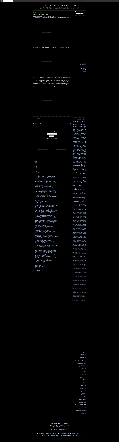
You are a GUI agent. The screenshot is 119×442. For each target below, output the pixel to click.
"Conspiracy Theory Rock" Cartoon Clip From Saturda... (46, 183)
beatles (85, 202)
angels (82, 232)
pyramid (77, 210)
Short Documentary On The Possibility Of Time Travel (46, 205)
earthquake (75, 253)
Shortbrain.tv (83, 396)
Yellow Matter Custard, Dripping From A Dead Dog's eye (46, 254)
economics (75, 193)
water (76, 190)
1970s (79, 158)
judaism (74, 228)
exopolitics (84, 200)
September (37, 172)
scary (78, 154)
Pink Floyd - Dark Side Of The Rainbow (43, 256)
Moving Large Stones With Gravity (42, 230)
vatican (79, 220)
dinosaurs (74, 277)
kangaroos (81, 287)
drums (74, 234)
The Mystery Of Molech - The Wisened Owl (43, 229)
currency (80, 252)
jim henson (81, 256)
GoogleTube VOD (82, 376)
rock (74, 147)
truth (82, 129)
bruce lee (76, 272)
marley (82, 228)
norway (74, 291)
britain (76, 192)
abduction (74, 221)
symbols (75, 130)
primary (85, 292)
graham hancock (77, 281)
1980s (79, 248)
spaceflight (75, 165)
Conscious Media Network (81, 363)
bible (85, 168)
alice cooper (75, 269)
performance (75, 292)
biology (82, 165)
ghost (85, 214)
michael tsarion (76, 217)
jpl (81, 237)
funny (84, 123)
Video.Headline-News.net (81, 410)
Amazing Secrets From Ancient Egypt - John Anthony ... (46, 250)
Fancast (84, 371)
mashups (77, 170)
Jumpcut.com (83, 380)
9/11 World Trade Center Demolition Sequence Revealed (46, 220)
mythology (50, 16)
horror (83, 206)
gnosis (75, 124)
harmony (74, 216)
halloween (74, 178)
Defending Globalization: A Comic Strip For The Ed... (45, 219)
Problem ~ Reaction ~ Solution (41, 266)
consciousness (76, 141)
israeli (76, 285)
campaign (78, 200)
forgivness (75, 280)
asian (74, 222)
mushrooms (75, 261)
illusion (74, 196)
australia (84, 212)
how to (76, 226)
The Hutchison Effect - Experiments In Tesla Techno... (46, 197)
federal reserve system (81, 194)
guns (85, 234)
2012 (35, 161)
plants (78, 264)
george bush (80, 214)
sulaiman (81, 295)
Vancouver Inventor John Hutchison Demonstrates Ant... (46, 196)
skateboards (75, 265)
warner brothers (83, 299)
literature (76, 288)
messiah (84, 216)
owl (77, 291)
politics (84, 138)
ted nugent (82, 296)
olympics (84, 261)
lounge (84, 288)
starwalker (79, 265)
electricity (79, 169)
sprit (76, 295)
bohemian (81, 271)
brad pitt (84, 271)
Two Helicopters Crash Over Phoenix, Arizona (44, 180)
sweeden (76, 296)
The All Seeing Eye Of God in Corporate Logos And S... (46, 176)
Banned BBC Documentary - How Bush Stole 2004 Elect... (46, 217)
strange (83, 124)
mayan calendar (83, 170)
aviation (76, 222)
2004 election (83, 248)
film (85, 129)
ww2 (73, 248)
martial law (79, 196)
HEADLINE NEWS (82, 377)
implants (74, 285)
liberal (73, 288)
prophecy (84, 166)
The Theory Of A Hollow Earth (41, 201)
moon (85, 184)
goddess (84, 177)
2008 (35, 166)
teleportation (75, 245)
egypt (80, 151)
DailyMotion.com (83, 368)
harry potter (84, 281)
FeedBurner (54, 138)
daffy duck (84, 275)
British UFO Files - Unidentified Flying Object (44, 209)
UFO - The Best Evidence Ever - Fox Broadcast (44, 206)
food (80, 234)
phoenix (78, 292)
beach (79, 222)
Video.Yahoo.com (82, 412)
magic (78, 164)
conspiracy (75, 127)
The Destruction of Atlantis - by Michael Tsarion (44, 252)
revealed (80, 172)
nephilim (78, 240)
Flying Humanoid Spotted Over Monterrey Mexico (45, 232)
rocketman (84, 264)
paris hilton (81, 291)
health (74, 170)
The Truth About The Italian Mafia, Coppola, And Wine (45, 177)
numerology (80, 261)
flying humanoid (80, 225)
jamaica (74, 256)
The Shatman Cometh (39, 270)
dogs (73, 225)
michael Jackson (80, 208)
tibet (79, 245)
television (80, 130)
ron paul (84, 210)
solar (73, 182)
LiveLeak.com (83, 385)
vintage (74, 139)
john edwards (75, 287)
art (85, 142)
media (74, 160)
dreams (79, 188)
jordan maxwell (78, 237)
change (74, 233)
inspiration (75, 201)
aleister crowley (83, 268)
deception (74, 169)
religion (53, 16)
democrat (84, 276)
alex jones (83, 176)
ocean (75, 229)
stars (77, 182)
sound (78, 197)
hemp (73, 283)
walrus (79, 299)
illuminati (84, 150)
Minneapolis (79, 268)
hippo (76, 284)
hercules (80, 283)
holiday (84, 157)
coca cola (78, 273)
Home (52, 122)
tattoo (79, 296)
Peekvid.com (83, 391)
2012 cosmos (83, 220)
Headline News (83, 64)
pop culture (81, 142)
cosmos (84, 131)
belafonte (74, 271)
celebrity (74, 166)
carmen (82, 272)
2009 (35, 165)
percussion (77, 241)
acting (78, 221)
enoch (83, 279)
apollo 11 (81, 249)
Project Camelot (83, 393)
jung (78, 287)
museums (74, 240)
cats (76, 213)
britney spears (83, 222)
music (74, 121)
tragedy (74, 202)
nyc (85, 201)
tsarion (74, 220)
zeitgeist (74, 232)
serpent (74, 218)
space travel (83, 156)
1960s (82, 162)
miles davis (77, 260)
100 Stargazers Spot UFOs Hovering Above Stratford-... (46, 212)
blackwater (77, 271)
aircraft (81, 221)
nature (84, 127)
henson (84, 253)
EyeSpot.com (83, 369)
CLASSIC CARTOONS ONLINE (80, 360)
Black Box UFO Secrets (40, 207)
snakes (79, 244)
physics (84, 134)
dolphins (77, 277)
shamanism (84, 218)
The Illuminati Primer (39, 264)
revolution (81, 210)
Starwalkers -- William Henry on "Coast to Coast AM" (45, 192)
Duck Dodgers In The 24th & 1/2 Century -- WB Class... (46, 178)
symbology (75, 133)
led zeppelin (78, 228)
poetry (81, 217)
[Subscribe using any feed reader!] (79, 11)
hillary (83, 283)
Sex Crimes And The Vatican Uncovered (43, 247)
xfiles (76, 248)
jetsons (85, 285)
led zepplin (77, 257)
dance (77, 184)
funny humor (80, 280)
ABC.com (84, 352)
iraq (85, 206)
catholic (74, 224)
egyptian (74, 156)
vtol (76, 299)
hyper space (79, 178)
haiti (82, 253)
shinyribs (74, 244)
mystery (84, 141)
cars (79, 192)
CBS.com (84, 358)
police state (83, 147)
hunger (78, 284)
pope (83, 292)
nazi (85, 208)
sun (56, 16)
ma (85, 288)
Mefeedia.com (83, 387)
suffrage (78, 295)
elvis (75, 225)
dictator (85, 252)
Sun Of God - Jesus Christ (40, 14)
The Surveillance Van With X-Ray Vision (43, 242)
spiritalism (84, 244)
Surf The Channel (82, 402)
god (40, 16)
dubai (80, 277)
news (74, 123)
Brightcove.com (83, 357)
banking (74, 188)
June (36, 271)
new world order (79, 143)
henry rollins (77, 283)
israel (74, 237)
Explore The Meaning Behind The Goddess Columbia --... (46, 257)
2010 (35, 163)
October (37, 171)
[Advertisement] (80, 37)
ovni (81, 263)
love (76, 208)
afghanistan (77, 249)
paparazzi (74, 264)
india (79, 226)
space (80, 127)
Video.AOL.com (83, 407)
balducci (82, 269)
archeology (81, 168)
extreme (74, 189)
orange (77, 263)
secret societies (77, 150)
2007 (35, 167)
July (36, 175)
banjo (85, 269)
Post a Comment (36, 120)
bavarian (84, 249)
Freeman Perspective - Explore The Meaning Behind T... (46, 191)
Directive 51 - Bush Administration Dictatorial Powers (45, 222)
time (80, 157)
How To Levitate (38, 265)
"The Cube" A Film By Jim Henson (42, 261)
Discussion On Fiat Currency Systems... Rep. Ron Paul (46, 193)
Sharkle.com (83, 394)
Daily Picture (83, 67)
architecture (81, 202)
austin (85, 162)
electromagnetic (83, 193)
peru (81, 241)
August (36, 173)
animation (78, 146)
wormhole (79, 162)
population (84, 241)
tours (85, 265)
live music (78, 156)
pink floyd (84, 209)
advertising (78, 176)
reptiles (85, 217)
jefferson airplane (81, 285)
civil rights (80, 177)
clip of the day (63, 423)
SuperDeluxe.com (82, 401)
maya (82, 180)
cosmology (83, 137)
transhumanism (83, 245)
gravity (74, 226)
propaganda (75, 158)
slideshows (75, 197)
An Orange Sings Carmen (40, 269)
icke (85, 284)
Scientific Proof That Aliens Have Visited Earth (44, 237)
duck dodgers (84, 277)
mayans (79, 166)
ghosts (82, 234)
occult (77, 147)
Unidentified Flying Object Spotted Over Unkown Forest (46, 210)
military (74, 151)
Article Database (83, 71)
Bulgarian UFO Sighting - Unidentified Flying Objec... (45, 211)
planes (78, 229)
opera (74, 263)
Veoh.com (84, 405)
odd (85, 126)
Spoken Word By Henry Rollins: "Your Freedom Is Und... (46, 187)
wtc (78, 190)
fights (82, 184)
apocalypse (75, 177)
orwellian (74, 185)
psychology (75, 172)
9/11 (85, 151)
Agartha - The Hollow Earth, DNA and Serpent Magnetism (46, 198)
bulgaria (79, 272)
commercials (81, 204)
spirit (80, 185)
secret (78, 129)
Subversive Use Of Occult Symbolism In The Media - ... (46, 188)
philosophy (78, 161)
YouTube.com (83, 413)
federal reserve (78, 205)
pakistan (84, 263)
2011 (35, 162)
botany (74, 204)
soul (84, 229)
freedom (75, 137)
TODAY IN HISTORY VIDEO (80, 404)
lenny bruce (81, 257)
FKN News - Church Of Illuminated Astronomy (44, 215)
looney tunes (80, 288)
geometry (84, 205)
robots (85, 181)
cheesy (77, 233)
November (37, 170)
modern (81, 260)
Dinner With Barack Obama (40, 262)
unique (76, 220)
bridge (74, 272)
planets (84, 180)
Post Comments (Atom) (43, 126)
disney (80, 184)
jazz (81, 226)
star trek (74, 212)
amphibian (79, 269)
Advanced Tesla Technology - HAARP (42, 255)
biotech (85, 232)
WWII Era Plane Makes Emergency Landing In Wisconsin (46, 221)
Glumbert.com (83, 374)
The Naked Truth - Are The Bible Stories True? (44, 226)
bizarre (79, 121)
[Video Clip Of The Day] (46, 433)
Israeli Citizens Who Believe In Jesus (42, 246)
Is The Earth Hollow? (39, 200)
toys (83, 197)
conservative (75, 252)
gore (73, 281)
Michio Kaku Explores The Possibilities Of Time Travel (46, 203)
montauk (84, 260)
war (78, 160)
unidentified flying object (79, 145)
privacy (80, 264)
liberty (79, 180)
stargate (78, 165)
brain (83, 198)
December (37, 168)
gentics (79, 253)
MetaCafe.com (83, 388)
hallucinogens (75, 236)
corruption (84, 233)
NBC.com (84, 390)
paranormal (75, 142)
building (74, 213)
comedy (84, 161)
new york (79, 189)
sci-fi (85, 172)
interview (80, 236)
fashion (76, 234)
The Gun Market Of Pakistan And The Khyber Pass (45, 190)
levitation (81, 216)
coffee (81, 273)
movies (81, 149)
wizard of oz (78, 300)
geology (84, 225)
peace (74, 209)
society (74, 295)
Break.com (84, 355)
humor (75, 126)
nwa (76, 291)
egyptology (75, 162)
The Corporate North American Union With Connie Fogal (46, 234)
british (85, 165)
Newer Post (37, 123)
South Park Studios (82, 399)
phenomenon (78, 209)
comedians (79, 173)
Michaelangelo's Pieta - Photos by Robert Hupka (44, 224)
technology (83, 133)
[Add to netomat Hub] (76, 433)
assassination (83, 186)
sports (85, 185)
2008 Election (83, 154)
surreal (83, 265)
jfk (76, 189)
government (83, 139)
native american (76, 174)
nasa (76, 160)
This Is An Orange (38, 267)
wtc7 (76, 198)
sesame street (78, 218)
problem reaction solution (78, 181)
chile (75, 273)
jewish (77, 256)
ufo (81, 131)
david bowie (75, 276)
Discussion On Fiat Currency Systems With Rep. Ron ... (46, 259)
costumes (81, 275)
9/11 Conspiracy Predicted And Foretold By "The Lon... (46, 235)
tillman (85, 296)
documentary (76, 134)
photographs (83, 164)
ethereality (75, 194)
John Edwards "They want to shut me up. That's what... (46, 185)
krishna (45, 16)
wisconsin (74, 300)
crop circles (83, 192)
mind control (76, 153)
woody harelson (83, 300)
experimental (83, 158)
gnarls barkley (84, 280)
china (79, 213)
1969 (77, 232)
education (84, 188)
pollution (74, 210)
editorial (74, 279)
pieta (80, 292)
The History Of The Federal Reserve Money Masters (45, 249)
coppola (74, 275)
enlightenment (76, 138)
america (74, 173)
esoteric (74, 129)
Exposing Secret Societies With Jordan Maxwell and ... (46, 251)
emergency (80, 279)
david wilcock (80, 276)
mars (78, 201)
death (85, 224)
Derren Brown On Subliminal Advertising (43, 186)
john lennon (84, 226)
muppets (84, 173)
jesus (42, 16)
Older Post (67, 123)
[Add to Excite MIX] (63, 433)
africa (79, 232)
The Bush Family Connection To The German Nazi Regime (46, 236)
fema (85, 213)
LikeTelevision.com (82, 383)
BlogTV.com (83, 354)
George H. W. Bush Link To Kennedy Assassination (45, 227)
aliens (84, 135)
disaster (74, 157)
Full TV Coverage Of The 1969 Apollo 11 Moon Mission (46, 245)
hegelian (74, 206)
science (79, 123)
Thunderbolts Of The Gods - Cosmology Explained (45, 231)
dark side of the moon (80, 224)
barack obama (82, 190)
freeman (74, 214)
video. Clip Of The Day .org (59, 6)
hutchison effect (82, 284)
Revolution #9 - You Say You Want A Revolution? (44, 214)
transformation (75, 186)
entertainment (83, 169)
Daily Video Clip (83, 69)
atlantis (81, 212)
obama (85, 196)
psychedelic (75, 168)
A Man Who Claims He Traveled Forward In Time (44, 244)
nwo (85, 149)
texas (83, 189)
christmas (81, 160)
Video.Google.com (82, 408)
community (84, 273)
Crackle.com (83, 365)
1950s (77, 202)
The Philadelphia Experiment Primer (42, 202)
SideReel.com (83, 397)
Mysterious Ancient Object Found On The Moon (44, 241)
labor (84, 237)
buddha (37, 16)
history (84, 121)
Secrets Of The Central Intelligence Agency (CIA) (45, 181)
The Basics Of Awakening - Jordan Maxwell (43, 195)
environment (76, 149)
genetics (74, 164)
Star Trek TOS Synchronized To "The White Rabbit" (45, 182)
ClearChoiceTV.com (82, 362)
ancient (74, 146)
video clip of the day (63, 425)
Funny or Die (83, 373)
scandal (81, 229)
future (80, 126)
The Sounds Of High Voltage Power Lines (43, 240)
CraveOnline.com (82, 366)
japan (74, 208)
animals (74, 135)
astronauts (80, 198)
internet (77, 216)
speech (77, 157)
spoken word (81, 174)
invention (84, 236)
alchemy (84, 221)
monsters (82, 201)
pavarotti (85, 291)
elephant (76, 279)
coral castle (77, 275)
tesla (81, 197)
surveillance (81, 182)
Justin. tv (84, 382)
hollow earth (78, 206)
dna (82, 157)
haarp (81, 281)
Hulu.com (84, 379)
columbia (80, 233)
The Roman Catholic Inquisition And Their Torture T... (45, 216)
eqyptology (82, 213)
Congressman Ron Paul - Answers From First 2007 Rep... (46, 239)
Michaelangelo (75, 268)
